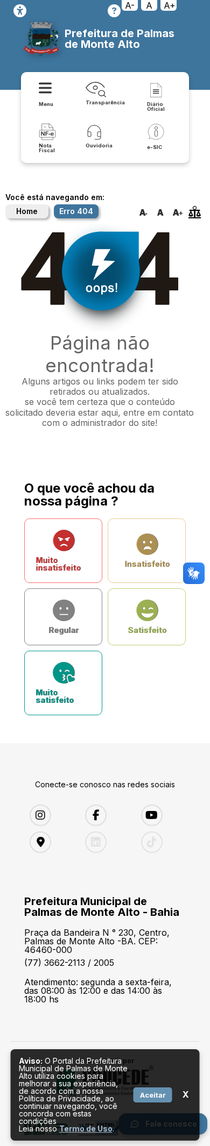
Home (27, 211)
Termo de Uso (86, 1128)
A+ (170, 5)
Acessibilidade (20, 10)
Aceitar (153, 1095)
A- (130, 5)
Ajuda (114, 10)
